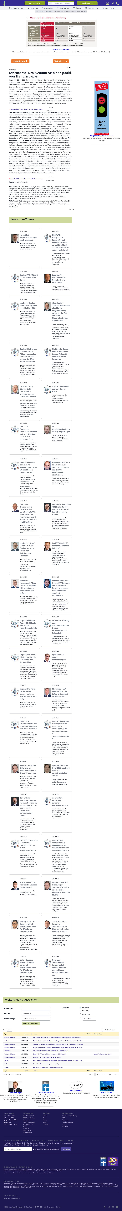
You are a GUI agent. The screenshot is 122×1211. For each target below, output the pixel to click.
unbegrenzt (85, 1007)
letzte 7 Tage (86, 1014)
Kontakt (45, 1122)
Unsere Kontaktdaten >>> (12, 1198)
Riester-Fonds (27, 1130)
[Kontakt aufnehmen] (117, 3)
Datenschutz (66, 1120)
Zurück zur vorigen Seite (46, 11)
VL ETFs (25, 1126)
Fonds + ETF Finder (9, 1116)
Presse (45, 1120)
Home (36, 11)
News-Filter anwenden (30, 1024)
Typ (5, 1034)
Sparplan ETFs (8, 1122)
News (35, 1034)
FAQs (63, 1118)
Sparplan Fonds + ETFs (10, 1120)
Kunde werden (87, 3)
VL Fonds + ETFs (28, 1124)
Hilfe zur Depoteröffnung (69, 1116)
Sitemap (64, 1124)
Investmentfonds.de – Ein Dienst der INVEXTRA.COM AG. (27, 1207)
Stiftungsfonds (27, 1132)
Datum (26, 1034)
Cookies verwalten (67, 1122)
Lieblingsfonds (27, 1120)
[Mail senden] (112, 3)
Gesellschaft (98, 1034)
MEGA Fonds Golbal (29, 1122)
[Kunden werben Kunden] (107, 3)
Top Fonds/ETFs (34, 3)
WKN (88, 1034)
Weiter (116, 1074)
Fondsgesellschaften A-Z (11, 1124)
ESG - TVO (65, 1126)
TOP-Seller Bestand (29, 1118)
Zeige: (5, 1030)
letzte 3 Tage (86, 1011)
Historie (45, 1118)
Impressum (46, 1124)
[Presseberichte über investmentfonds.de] (103, 1161)
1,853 (110, 1074)
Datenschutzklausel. (52, 1149)
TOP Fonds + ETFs (9, 1118)
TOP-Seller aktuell (28, 1116)
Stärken (45, 1116)
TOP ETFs (26, 1128)
